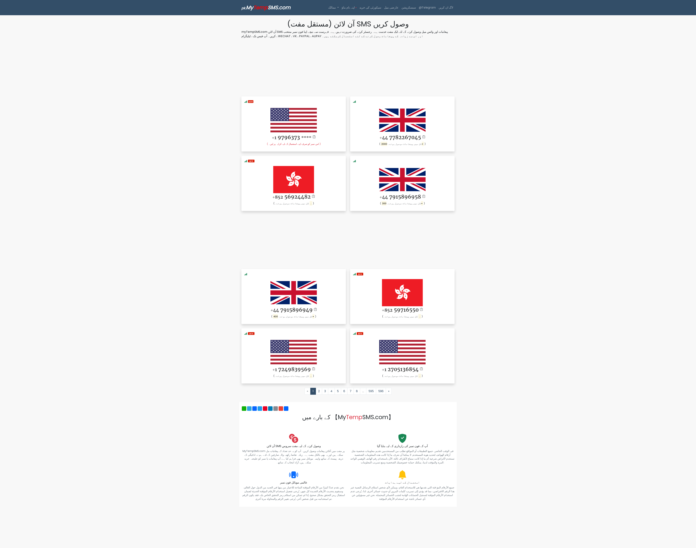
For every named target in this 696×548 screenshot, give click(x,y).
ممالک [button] (332, 7)
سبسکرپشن (408, 7)
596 (381, 391)
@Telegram (427, 7)
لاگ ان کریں (446, 7)
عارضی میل (391, 7)
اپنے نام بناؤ (349, 7)
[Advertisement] (348, 66)
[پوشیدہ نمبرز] (251, 161)
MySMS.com (266, 7)
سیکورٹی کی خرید (370, 7)
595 (371, 391)
